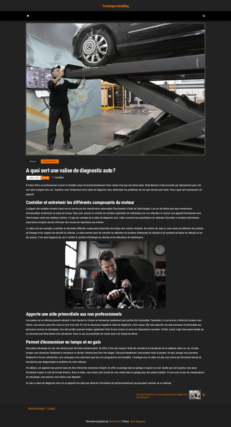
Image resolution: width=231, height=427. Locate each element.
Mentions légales (36, 408)
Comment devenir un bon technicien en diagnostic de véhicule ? (161, 396)
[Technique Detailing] (28, 16)
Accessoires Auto (49, 161)
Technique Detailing (115, 6)
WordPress (114, 421)
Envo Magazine (138, 421)
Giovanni (59, 177)
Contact (51, 408)
